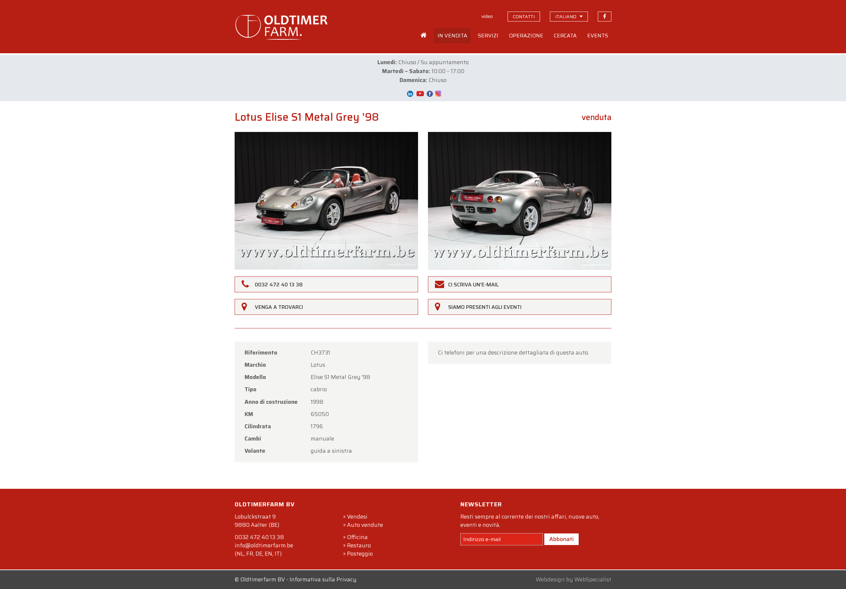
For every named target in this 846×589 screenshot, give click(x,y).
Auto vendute (365, 525)
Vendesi (357, 516)
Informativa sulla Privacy (323, 579)
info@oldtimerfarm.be (264, 545)
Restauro (359, 545)
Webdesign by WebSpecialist (573, 579)
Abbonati (561, 539)
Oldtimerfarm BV (262, 579)
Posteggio (360, 553)
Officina (357, 537)
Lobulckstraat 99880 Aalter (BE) (257, 520)
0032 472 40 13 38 (259, 537)
